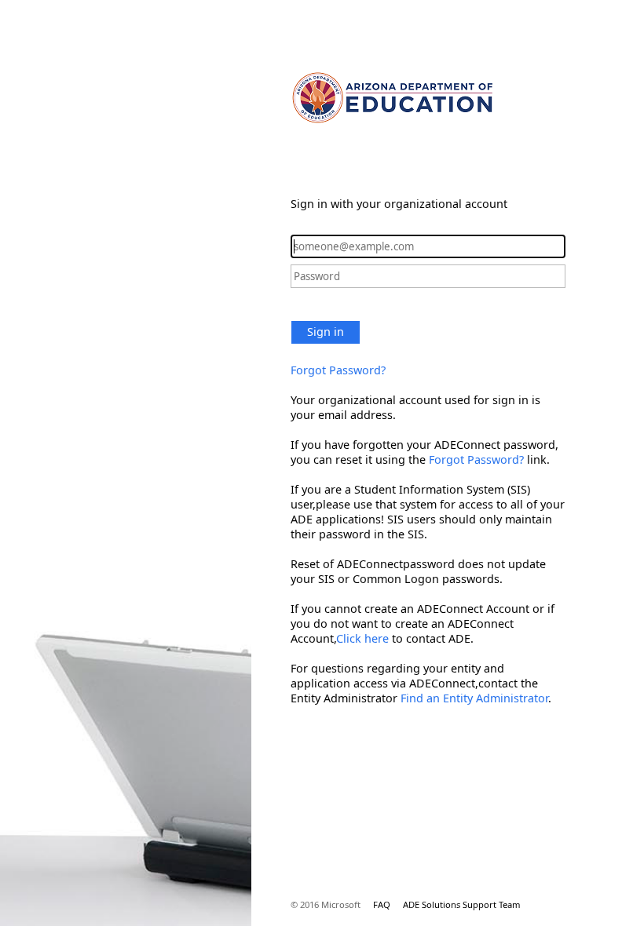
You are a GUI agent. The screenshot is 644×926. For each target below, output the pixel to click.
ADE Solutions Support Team (461, 904)
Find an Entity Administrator (474, 698)
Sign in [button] (325, 331)
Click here (362, 638)
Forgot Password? (338, 370)
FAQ (381, 904)
